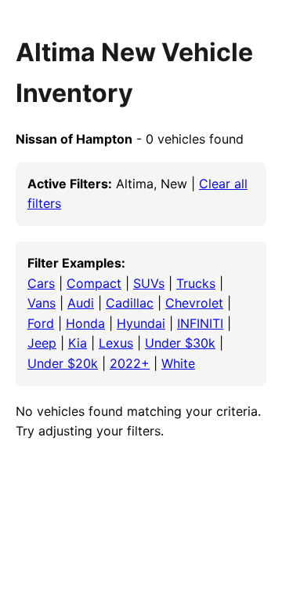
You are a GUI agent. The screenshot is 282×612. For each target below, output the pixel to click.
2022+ (130, 363)
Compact (94, 283)
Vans (41, 303)
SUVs (148, 283)
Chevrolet (194, 303)
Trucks (195, 283)
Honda (85, 323)
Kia (77, 343)
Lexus (116, 343)
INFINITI (200, 323)
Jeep (41, 343)
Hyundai (141, 323)
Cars (41, 283)
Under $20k (62, 363)
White (178, 363)
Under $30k (180, 343)
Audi (80, 303)
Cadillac (130, 303)
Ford (40, 323)
